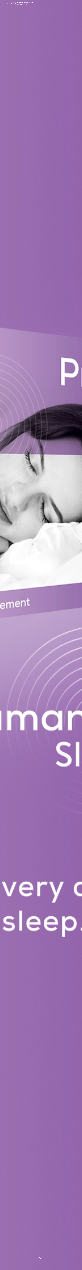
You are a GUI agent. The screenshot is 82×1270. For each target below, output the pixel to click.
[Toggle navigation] (74, 3)
